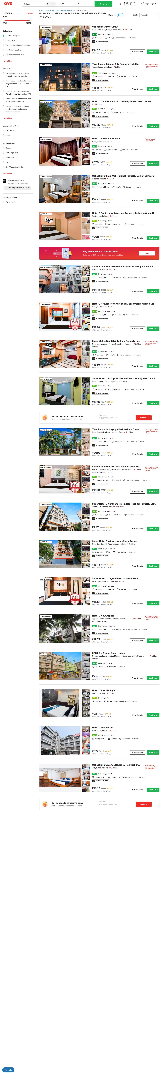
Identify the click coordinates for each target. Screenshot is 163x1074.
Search (103, 4)
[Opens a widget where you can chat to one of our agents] (8, 1070)
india (40, 11)
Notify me (143, 418)
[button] (30, 13)
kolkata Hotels (49, 11)
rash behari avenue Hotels (65, 11)
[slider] (4, 21)
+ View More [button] (7, 61)
